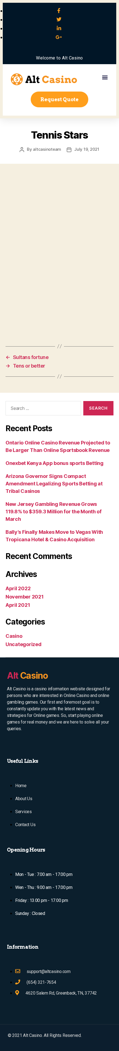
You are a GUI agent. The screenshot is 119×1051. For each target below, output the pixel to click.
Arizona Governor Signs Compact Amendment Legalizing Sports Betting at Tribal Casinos (54, 483)
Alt (27, 675)
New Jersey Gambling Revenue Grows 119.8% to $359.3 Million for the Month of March (54, 511)
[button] (104, 77)
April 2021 (18, 605)
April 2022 (18, 588)
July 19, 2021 (86, 149)
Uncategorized (24, 644)
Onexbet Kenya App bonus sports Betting (55, 463)
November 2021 (25, 597)
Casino (14, 636)
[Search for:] (42, 409)
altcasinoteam (47, 149)
